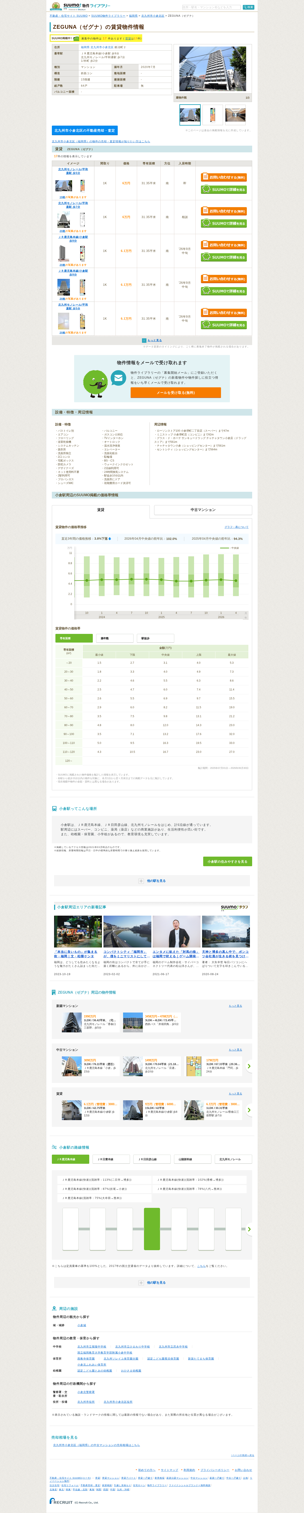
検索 (250, 7)
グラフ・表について (237, 527)
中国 (112, 1489)
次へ (248, 1229)
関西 (98, 1489)
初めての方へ (147, 1470)
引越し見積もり (122, 1485)
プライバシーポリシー (215, 1470)
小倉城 (81, 1325)
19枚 (62, 197)
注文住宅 (54, 1485)
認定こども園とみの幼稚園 (94, 1370)
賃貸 (128, 38)
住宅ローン (139, 1485)
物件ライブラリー (157, 1485)
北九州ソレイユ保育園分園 (121, 1358)
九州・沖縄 (123, 1489)
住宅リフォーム (70, 1485)
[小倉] (152, 1229)
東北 (61, 1489)
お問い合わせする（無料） (224, 177)
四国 (105, 1489)
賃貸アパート (128, 1478)
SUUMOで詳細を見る (224, 189)
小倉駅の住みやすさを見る (228, 861)
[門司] (125, 1229)
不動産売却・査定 (90, 1485)
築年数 (105, 638)
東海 (91, 1489)
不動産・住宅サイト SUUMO (69, 15)
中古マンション (199, 1478)
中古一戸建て (233, 1478)
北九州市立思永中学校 (173, 1346)
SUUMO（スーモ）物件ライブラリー (80, 6)
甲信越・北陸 (80, 1489)
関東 (68, 1489)
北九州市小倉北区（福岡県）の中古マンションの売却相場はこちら (96, 1445)
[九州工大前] (206, 1229)
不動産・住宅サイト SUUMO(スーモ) (70, 1478)
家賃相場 (159, 1478)
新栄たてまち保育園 (201, 1358)
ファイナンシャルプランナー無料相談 (190, 1485)
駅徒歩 (146, 638)
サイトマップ (169, 1470)
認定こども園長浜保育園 (163, 1358)
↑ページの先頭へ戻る (242, 1455)
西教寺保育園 (86, 1358)
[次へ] (248, 1066)
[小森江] (97, 1229)
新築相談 (107, 1485)
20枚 (62, 231)
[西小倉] (179, 1229)
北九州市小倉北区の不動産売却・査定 (85, 130)
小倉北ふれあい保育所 (91, 1364)
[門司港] (70, 1229)
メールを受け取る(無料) (176, 392)
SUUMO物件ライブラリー (108, 15)
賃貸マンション (110, 1478)
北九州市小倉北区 (152, 15)
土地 (245, 1478)
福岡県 (133, 15)
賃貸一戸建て (145, 1478)
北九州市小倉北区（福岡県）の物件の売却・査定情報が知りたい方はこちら (101, 141)
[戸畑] (233, 1229)
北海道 (53, 1489)
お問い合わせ (243, 1470)
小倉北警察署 (86, 1392)
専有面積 (65, 638)
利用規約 (189, 1470)
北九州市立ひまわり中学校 (132, 1346)
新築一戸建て (217, 1478)
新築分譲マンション (177, 1478)
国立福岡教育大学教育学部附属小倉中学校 (104, 1352)
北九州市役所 (86, 1401)
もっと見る (235, 1005)
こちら (201, 1266)
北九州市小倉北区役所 (118, 1401)
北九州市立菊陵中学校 (91, 1346)
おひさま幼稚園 (131, 1370)
